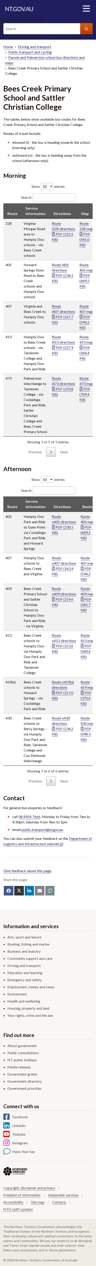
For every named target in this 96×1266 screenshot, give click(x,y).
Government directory (24, 1081)
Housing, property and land (28, 1008)
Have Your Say (23, 1151)
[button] (49, 890)
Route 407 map (86, 317)
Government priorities (24, 1088)
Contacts (59, 1202)
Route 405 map (86, 275)
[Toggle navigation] (86, 8)
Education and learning (24, 972)
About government (22, 1045)
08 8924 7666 (29, 816)
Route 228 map (86, 234)
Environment (17, 994)
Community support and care (29, 958)
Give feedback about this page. (27, 871)
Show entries (48, 186)
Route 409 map (87, 599)
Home (8, 47)
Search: (26, 197)
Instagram (20, 1143)
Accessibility (13, 1202)
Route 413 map (86, 347)
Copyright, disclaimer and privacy (29, 1188)
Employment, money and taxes (30, 987)
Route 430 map (87, 728)
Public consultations (23, 1053)
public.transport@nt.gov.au (42, 829)
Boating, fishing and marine (28, 944)
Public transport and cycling (30, 52)
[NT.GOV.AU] (19, 8)
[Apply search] (86, 28)
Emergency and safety (24, 980)
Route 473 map (86, 389)
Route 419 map (87, 692)
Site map (37, 1202)
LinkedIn (18, 1125)
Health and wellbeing (23, 1001)
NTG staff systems (18, 1209)
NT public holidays (22, 1060)
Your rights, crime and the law (30, 1015)
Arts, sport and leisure (24, 937)
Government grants (22, 1074)
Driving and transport (34, 47)
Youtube (18, 1134)
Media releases (19, 1067)
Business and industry (24, 951)
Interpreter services (63, 1195)
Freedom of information (21, 1195)
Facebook (20, 1117)
